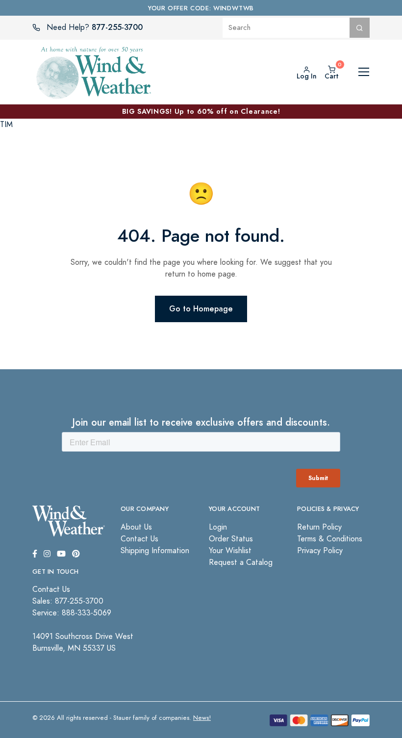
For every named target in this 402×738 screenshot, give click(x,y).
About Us (136, 527)
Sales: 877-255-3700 (67, 601)
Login (218, 527)
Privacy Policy (320, 550)
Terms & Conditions (329, 539)
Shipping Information (155, 550)
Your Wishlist (230, 550)
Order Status (231, 539)
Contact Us (139, 539)
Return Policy (319, 527)
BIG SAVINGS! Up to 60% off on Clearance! (201, 111)
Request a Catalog (241, 562)
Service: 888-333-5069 (71, 613)
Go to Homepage (201, 308)
